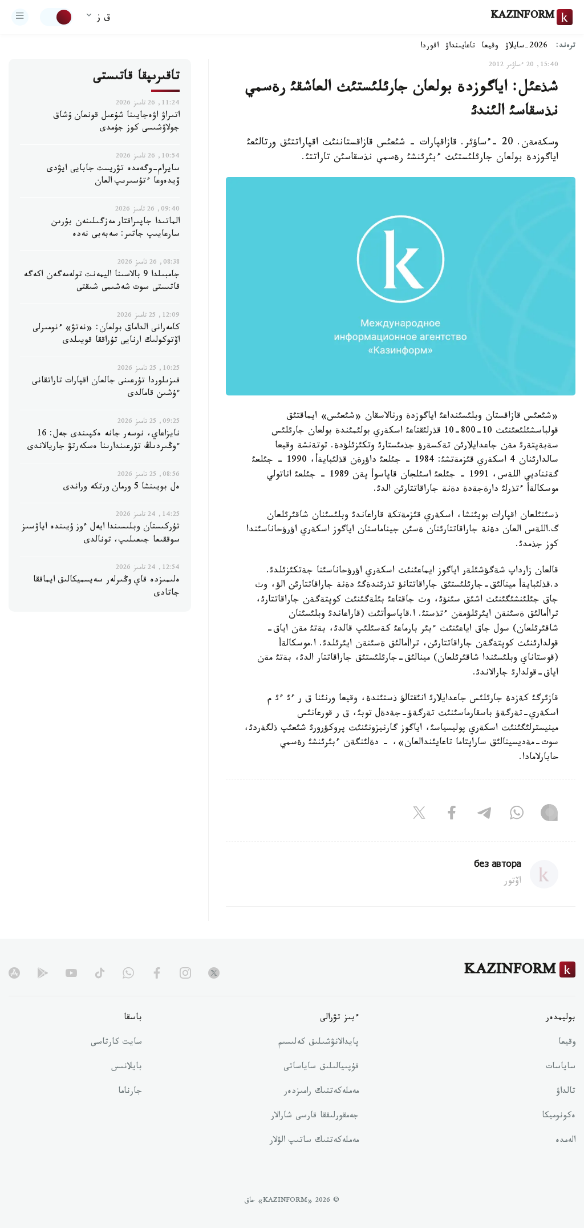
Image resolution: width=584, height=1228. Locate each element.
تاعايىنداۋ (460, 46)
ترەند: (565, 46)
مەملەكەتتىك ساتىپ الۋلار (314, 1141)
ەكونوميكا (558, 1116)
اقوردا (429, 46)
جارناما (130, 1092)
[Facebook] (452, 815)
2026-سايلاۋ (526, 46)
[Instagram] (549, 815)
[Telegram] (484, 815)
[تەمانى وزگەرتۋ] (56, 17)
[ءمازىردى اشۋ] (20, 17)
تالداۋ (565, 1092)
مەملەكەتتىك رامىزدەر (321, 1092)
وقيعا (490, 46)
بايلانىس (126, 1067)
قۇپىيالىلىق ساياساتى (321, 1067)
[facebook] (157, 973)
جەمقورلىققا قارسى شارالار (315, 1116)
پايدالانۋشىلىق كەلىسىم (318, 1043)
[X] (419, 815)
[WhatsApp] (517, 815)
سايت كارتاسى (116, 1043)
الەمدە (565, 1141)
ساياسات (560, 1067)
